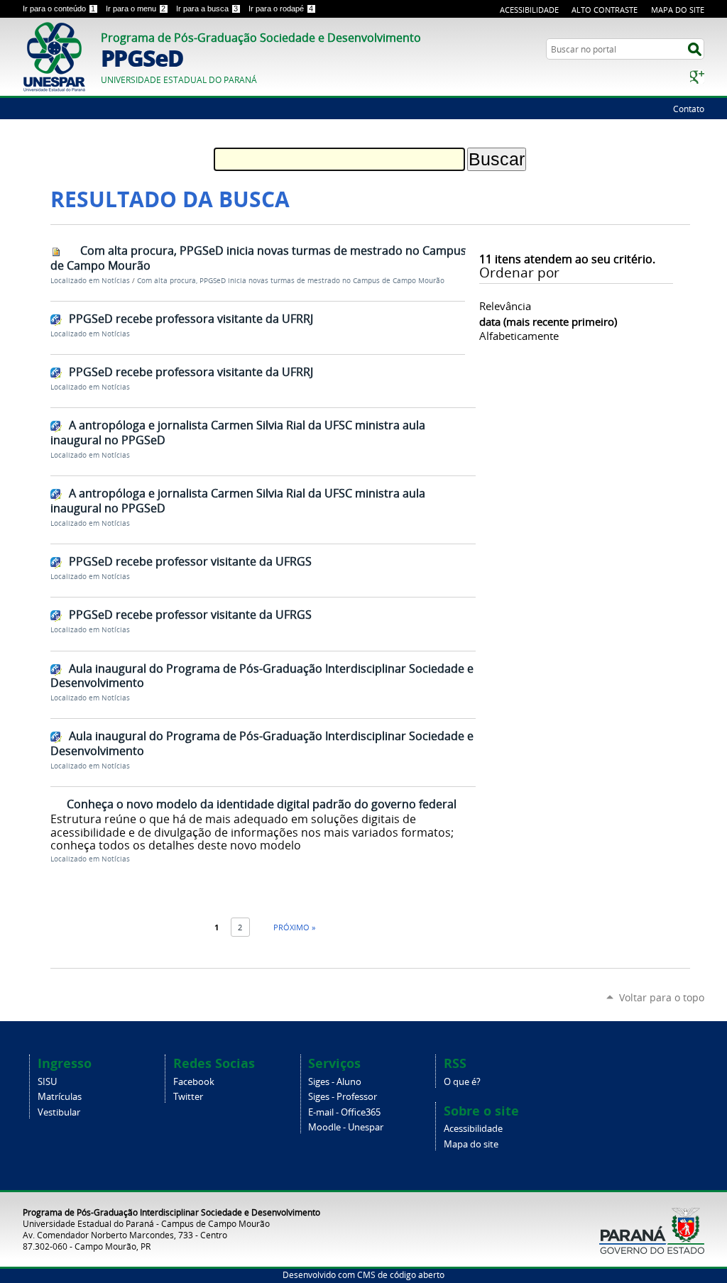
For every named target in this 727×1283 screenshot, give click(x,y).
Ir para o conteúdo (59, 8)
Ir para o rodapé (280, 8)
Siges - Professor (342, 1097)
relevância (505, 306)
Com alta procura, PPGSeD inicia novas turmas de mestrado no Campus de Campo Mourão (258, 258)
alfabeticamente (519, 336)
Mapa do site (471, 1144)
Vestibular (59, 1112)
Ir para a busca (207, 8)
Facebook (193, 1082)
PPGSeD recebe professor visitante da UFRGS (190, 561)
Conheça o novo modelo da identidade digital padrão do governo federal (262, 804)
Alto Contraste (605, 9)
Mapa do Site (677, 9)
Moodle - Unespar (345, 1127)
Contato (688, 108)
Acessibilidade (529, 9)
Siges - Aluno (334, 1082)
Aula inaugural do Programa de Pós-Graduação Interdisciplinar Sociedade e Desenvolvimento (262, 676)
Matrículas (60, 1097)
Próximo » (294, 927)
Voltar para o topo (661, 997)
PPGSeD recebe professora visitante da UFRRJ (191, 318)
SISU (47, 1082)
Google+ (697, 77)
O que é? (462, 1082)
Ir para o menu (135, 8)
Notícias (116, 280)
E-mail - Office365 (344, 1112)
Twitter (188, 1097)
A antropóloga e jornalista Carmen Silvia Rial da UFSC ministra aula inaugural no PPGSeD (237, 432)
